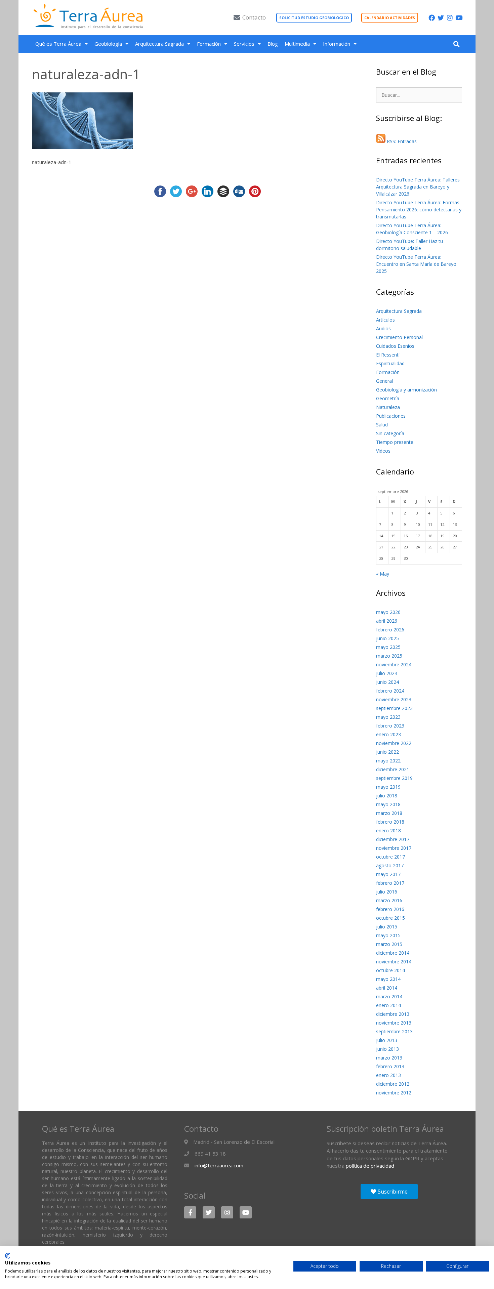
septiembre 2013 (394, 1031)
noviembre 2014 (393, 961)
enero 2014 (388, 1005)
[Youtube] (459, 17)
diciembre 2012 (392, 1084)
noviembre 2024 (393, 664)
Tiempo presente (394, 442)
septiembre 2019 (394, 778)
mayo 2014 (388, 979)
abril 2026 (386, 621)
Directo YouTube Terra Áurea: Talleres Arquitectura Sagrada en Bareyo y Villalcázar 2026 (418, 186)
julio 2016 (386, 891)
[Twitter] (441, 17)
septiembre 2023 (394, 708)
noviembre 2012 (393, 1092)
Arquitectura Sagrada (159, 43)
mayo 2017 (388, 874)
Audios (383, 328)
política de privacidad (370, 1165)
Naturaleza (388, 407)
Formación (209, 43)
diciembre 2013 (392, 1014)
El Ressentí (388, 354)
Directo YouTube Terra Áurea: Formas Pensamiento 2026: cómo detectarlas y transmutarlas (418, 209)
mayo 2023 (388, 717)
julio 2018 (386, 795)
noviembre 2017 (393, 848)
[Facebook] (431, 17)
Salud (382, 424)
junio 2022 (387, 752)
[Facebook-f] (190, 1212)
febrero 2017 (390, 883)
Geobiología (108, 43)
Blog (272, 43)
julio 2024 (386, 673)
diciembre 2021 (392, 769)
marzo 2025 (389, 656)
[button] (456, 43)
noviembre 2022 (393, 743)
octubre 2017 (390, 857)
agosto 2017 (390, 865)
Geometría (387, 398)
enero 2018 (388, 830)
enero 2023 (388, 734)
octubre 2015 (390, 918)
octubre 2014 (390, 970)
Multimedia (297, 43)
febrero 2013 (390, 1066)
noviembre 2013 (393, 1023)
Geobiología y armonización (406, 389)
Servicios (244, 43)
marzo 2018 (389, 813)
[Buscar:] (419, 95)
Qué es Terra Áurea (58, 43)
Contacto (254, 17)
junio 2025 (387, 638)
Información (336, 43)
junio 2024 (387, 682)
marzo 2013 (389, 1057)
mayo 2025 (388, 647)
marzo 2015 (389, 944)
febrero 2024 (390, 691)
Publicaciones (391, 416)
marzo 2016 (389, 900)
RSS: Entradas (401, 141)
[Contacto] (237, 17)
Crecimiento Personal (399, 337)
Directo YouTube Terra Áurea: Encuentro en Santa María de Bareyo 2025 (416, 264)
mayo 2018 (388, 804)
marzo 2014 (389, 996)
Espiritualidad (390, 363)
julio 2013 (386, 1040)
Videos (383, 451)
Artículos (385, 320)
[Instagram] (450, 17)
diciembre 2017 (392, 839)
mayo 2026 (388, 612)
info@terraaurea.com (219, 1165)
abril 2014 (386, 988)
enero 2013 (388, 1075)
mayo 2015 (388, 935)
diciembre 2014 (392, 953)
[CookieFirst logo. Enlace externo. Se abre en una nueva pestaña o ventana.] (7, 1256)
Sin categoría (390, 433)
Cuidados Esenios (395, 346)
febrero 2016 (390, 909)
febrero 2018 (390, 822)
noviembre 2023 (393, 699)
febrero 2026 (390, 629)
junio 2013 (387, 1049)
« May (382, 574)
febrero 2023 (390, 725)
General (384, 381)
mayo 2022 (388, 760)
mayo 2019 (388, 787)
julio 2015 (386, 926)
